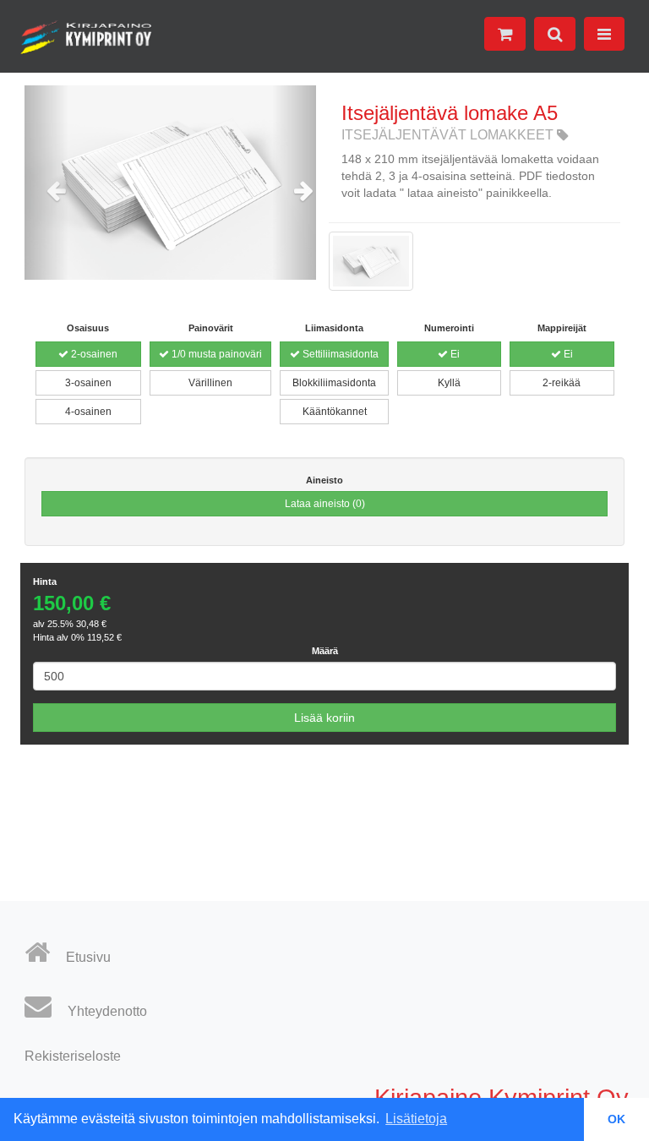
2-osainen (92, 354)
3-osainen (88, 383)
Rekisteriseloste (73, 1056)
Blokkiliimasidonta (334, 383)
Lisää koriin (324, 717)
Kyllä (449, 383)
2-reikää (562, 383)
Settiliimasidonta (339, 354)
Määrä (325, 651)
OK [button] (616, 1119)
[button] (46, 182)
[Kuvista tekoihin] (86, 38)
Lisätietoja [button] (416, 1118)
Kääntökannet (335, 412)
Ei (454, 354)
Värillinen (210, 383)
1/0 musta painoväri (215, 354)
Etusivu (87, 957)
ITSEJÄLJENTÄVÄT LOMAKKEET (449, 135)
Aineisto (324, 480)
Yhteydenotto (105, 1011)
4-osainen (88, 412)
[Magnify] (371, 270)
